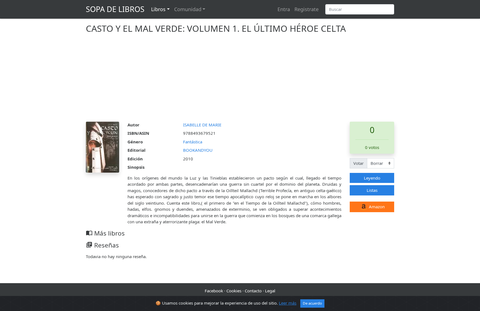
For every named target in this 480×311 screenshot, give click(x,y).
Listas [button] (372, 190)
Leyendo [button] (372, 178)
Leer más (287, 303)
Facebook (214, 290)
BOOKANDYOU (197, 150)
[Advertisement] (240, 80)
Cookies (233, 290)
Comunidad (187, 9)
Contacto (253, 290)
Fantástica (192, 142)
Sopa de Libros (115, 9)
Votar (358, 163)
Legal (270, 290)
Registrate (306, 9)
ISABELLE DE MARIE (202, 125)
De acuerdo (312, 303)
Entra (284, 9)
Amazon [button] (376, 206)
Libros (158, 9)
